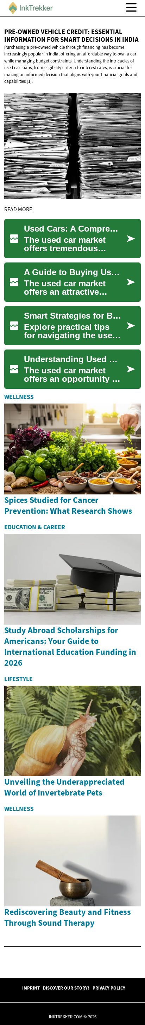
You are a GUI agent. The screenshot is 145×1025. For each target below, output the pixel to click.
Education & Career (34, 527)
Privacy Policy (109, 988)
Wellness (19, 397)
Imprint (31, 988)
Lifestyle (18, 679)
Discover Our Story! (66, 988)
